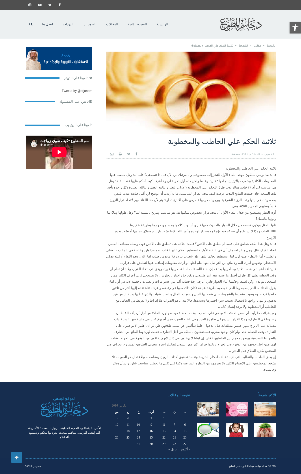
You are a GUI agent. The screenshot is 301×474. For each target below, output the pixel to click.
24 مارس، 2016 (266, 154)
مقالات (257, 45)
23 (151, 437)
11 (128, 424)
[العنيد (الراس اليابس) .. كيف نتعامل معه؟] (237, 430)
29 (163, 444)
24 (138, 437)
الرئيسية (271, 45)
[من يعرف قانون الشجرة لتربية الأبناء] (265, 430)
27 (184, 444)
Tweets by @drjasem (77, 91)
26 (116, 437)
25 (128, 437)
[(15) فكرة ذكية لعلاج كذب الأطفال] (208, 430)
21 (174, 437)
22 (163, 437)
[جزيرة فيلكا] (265, 409)
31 (138, 444)
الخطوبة (243, 45)
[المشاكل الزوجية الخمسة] (237, 409)
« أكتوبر (185, 449)
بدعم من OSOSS (33, 466)
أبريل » (173, 449)
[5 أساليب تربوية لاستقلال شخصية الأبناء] (208, 409)
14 (174, 431)
